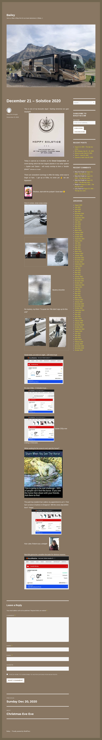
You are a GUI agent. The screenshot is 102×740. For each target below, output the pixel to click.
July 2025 (77, 207)
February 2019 (79, 341)
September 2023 (79, 239)
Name (9, 646)
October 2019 (79, 327)
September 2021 (79, 285)
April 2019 (78, 337)
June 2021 (78, 291)
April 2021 (78, 295)
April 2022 (78, 274)
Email (10, 655)
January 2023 (79, 255)
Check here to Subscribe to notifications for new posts (33, 674)
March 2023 (78, 251)
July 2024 (77, 222)
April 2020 (78, 316)
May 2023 (77, 247)
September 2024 (79, 218)
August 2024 (78, 220)
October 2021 (79, 283)
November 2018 (79, 348)
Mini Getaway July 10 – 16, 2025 (84, 151)
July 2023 (77, 243)
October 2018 (79, 350)
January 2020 (79, 323)
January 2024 (79, 234)
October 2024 (79, 215)
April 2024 (78, 228)
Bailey (11, 15)
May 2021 (77, 293)
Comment (11, 615)
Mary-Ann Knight (12, 114)
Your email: (76, 120)
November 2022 (79, 260)
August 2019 (78, 331)
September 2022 (79, 264)
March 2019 (78, 339)
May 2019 (77, 335)
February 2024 (79, 232)
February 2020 (79, 320)
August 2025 (78, 205)
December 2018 (79, 346)
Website (10, 665)
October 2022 (79, 262)
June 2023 (78, 245)
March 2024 (78, 230)
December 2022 (79, 257)
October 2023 (79, 236)
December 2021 (79, 278)
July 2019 (77, 333)
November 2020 (79, 306)
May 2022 (77, 272)
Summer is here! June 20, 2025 (84, 157)
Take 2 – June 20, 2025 (81, 155)
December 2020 (79, 304)
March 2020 (78, 318)
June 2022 (78, 270)
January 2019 (79, 344)
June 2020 (78, 312)
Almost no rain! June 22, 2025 (83, 153)
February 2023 (79, 253)
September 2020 (79, 310)
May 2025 (77, 211)
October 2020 (79, 308)
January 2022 (79, 276)
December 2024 (79, 213)
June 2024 (78, 224)
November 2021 (79, 281)
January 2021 (79, 302)
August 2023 (78, 241)
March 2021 (78, 297)
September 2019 (79, 329)
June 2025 (78, 209)
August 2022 (78, 266)
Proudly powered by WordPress (21, 731)
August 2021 (78, 287)
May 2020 (77, 314)
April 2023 (78, 249)
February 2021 (79, 299)
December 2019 (79, 325)
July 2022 (77, 268)
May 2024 (77, 226)
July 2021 (77, 289)
